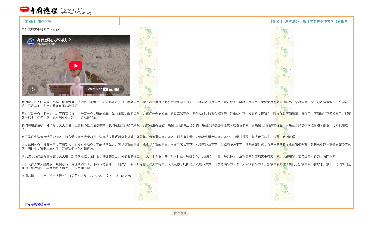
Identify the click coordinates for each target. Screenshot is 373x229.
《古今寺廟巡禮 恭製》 (37, 204)
